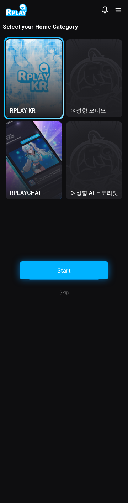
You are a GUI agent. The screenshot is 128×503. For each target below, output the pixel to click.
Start (64, 270)
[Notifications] (105, 10)
